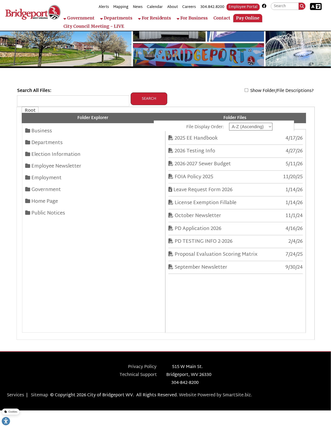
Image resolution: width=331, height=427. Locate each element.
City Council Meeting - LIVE (93, 26)
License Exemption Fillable (207, 202)
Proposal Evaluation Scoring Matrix (217, 254)
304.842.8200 (212, 7)
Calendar (155, 7)
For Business (193, 18)
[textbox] (285, 6)
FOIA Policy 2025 (195, 177)
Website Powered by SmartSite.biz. (215, 395)
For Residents (156, 18)
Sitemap (39, 395)
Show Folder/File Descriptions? (281, 91)
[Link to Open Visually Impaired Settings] (6, 421)
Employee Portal (243, 7)
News (138, 7)
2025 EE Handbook (198, 138)
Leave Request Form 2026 (205, 189)
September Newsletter (202, 267)
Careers (189, 7)
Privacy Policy (150, 367)
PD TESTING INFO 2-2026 (205, 241)
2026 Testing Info (196, 151)
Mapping (120, 7)
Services (15, 395)
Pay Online (247, 18)
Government (80, 18)
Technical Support (142, 375)
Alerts (104, 7)
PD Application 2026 (199, 228)
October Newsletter (199, 215)
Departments (117, 18)
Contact (221, 18)
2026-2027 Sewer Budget (204, 164)
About (172, 7)
